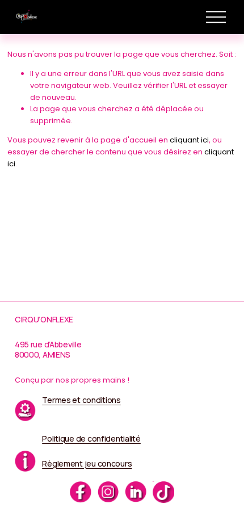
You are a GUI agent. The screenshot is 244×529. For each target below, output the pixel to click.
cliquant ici (189, 140)
